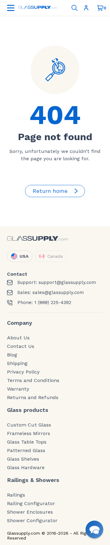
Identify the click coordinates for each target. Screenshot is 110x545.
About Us (18, 337)
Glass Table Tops (26, 442)
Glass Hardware (26, 467)
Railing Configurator (31, 503)
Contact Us (20, 346)
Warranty (18, 389)
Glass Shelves (23, 459)
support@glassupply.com (67, 282)
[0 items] (100, 8)
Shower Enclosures (30, 512)
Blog (12, 354)
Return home (50, 191)
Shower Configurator (32, 520)
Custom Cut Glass (29, 425)
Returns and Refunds (32, 397)
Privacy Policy (23, 372)
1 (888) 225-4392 (52, 302)
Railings (16, 495)
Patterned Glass (26, 450)
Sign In (87, 8)
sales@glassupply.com (58, 292)
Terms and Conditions (33, 380)
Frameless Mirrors (28, 433)
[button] (94, 529)
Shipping (17, 363)
